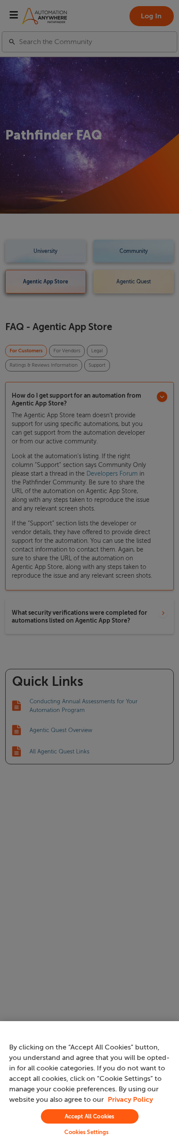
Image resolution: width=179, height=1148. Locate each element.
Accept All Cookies (89, 1116)
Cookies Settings (86, 1132)
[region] (89, 1084)
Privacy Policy (130, 1100)
